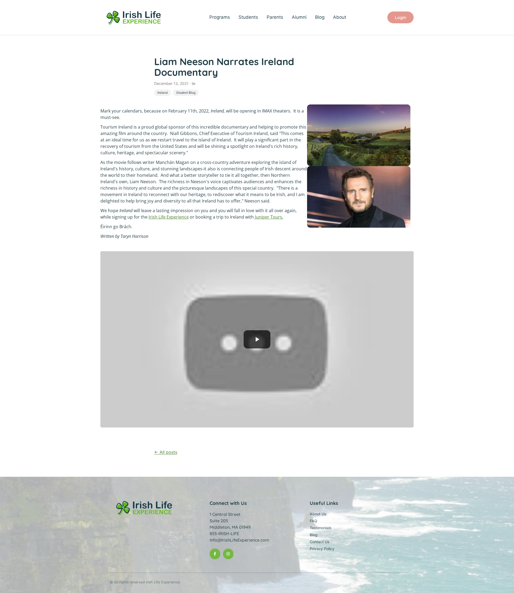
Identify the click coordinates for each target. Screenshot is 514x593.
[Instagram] (228, 554)
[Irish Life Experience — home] (134, 17)
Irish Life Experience (169, 217)
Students (248, 17)
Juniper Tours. (269, 217)
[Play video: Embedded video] (257, 339)
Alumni (299, 17)
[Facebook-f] (215, 554)
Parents (275, 17)
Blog (319, 17)
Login (400, 17)
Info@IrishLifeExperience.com (239, 540)
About (339, 17)
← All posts (165, 452)
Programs (219, 17)
